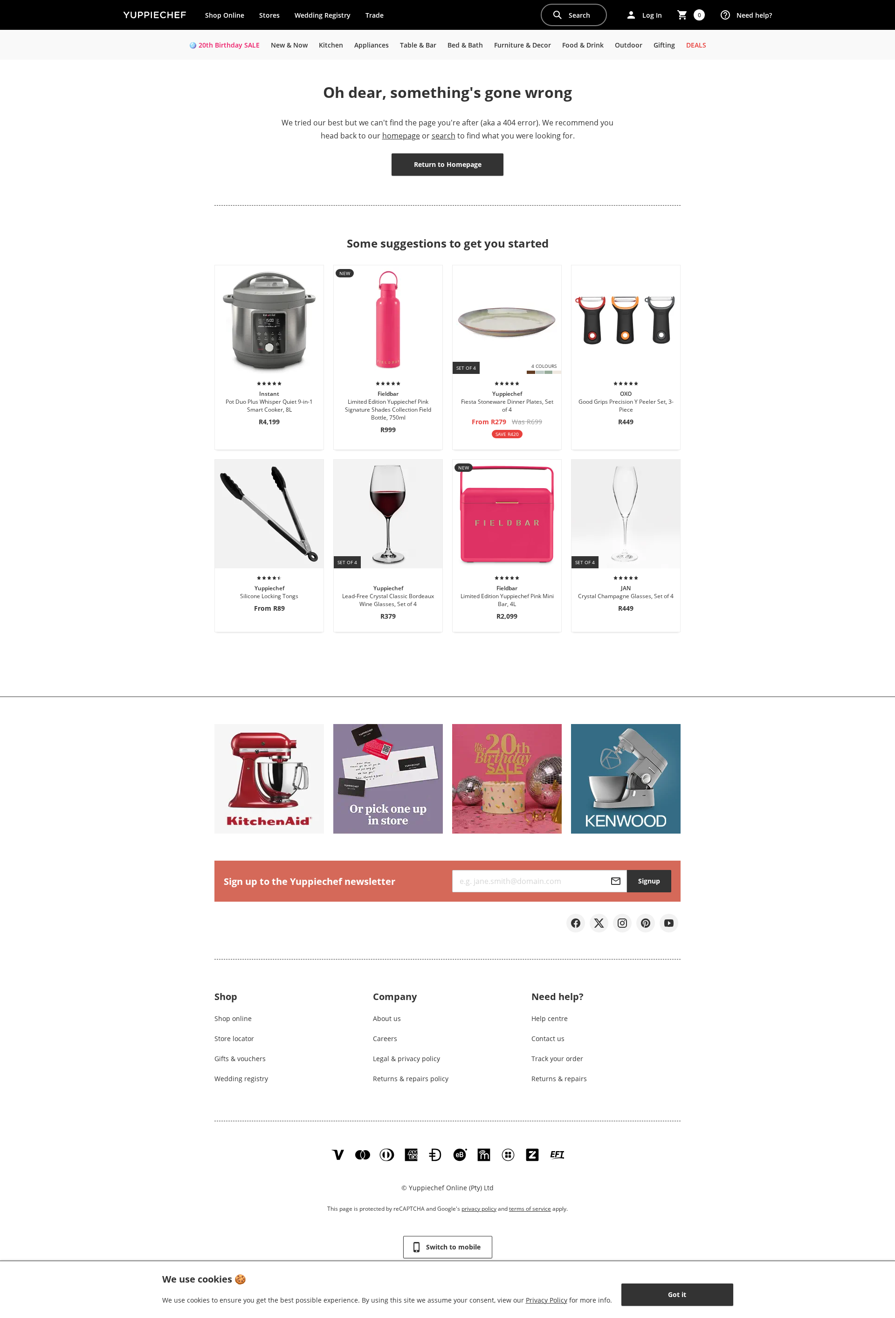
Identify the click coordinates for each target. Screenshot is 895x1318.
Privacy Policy (546, 1300)
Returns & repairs (559, 1078)
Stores (269, 15)
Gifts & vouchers (240, 1058)
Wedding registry (241, 1078)
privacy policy (478, 1209)
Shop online (233, 1018)
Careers (385, 1038)
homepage (401, 136)
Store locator (234, 1038)
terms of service (530, 1209)
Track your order (557, 1058)
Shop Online (224, 15)
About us (387, 1018)
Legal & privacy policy (406, 1058)
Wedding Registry (323, 15)
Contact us (548, 1038)
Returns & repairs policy (410, 1078)
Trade (378, 17)
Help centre (549, 1018)
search (443, 136)
